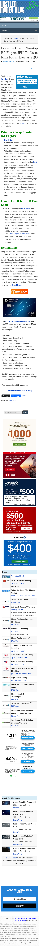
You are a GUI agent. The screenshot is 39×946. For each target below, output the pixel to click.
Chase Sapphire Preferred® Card (18, 321)
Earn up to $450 (17, 610)
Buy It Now (8, 140)
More (24, 396)
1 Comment (34, 69)
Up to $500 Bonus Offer (20, 658)
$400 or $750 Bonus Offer (21, 674)
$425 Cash (15, 690)
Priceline (4, 79)
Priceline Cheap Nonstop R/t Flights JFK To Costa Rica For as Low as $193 (19, 53)
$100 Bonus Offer (17, 664)
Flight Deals (11, 400)
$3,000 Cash (16, 602)
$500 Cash (15, 625)
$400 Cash (15, 641)
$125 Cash (15, 699)
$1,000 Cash (16, 716)
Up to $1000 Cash (18, 651)
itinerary (23, 123)
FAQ (35, 162)
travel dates (25, 209)
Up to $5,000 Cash (18, 583)
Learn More (17, 808)
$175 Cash (15, 706)
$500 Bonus (15, 631)
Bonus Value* (11, 858)
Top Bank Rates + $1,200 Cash (23, 596)
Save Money (17, 285)
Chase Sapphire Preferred (18, 234)
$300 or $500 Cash (18, 680)
